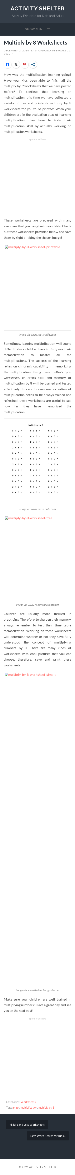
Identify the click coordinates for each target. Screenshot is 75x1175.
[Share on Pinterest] (24, 64)
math (16, 1107)
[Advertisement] (37, 178)
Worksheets (28, 1102)
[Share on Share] (33, 64)
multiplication (29, 1107)
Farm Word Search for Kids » (48, 1136)
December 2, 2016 (17, 50)
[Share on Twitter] (16, 64)
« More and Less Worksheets (27, 1124)
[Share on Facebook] (7, 64)
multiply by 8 (46, 1107)
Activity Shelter (38, 8)
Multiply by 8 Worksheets (35, 42)
